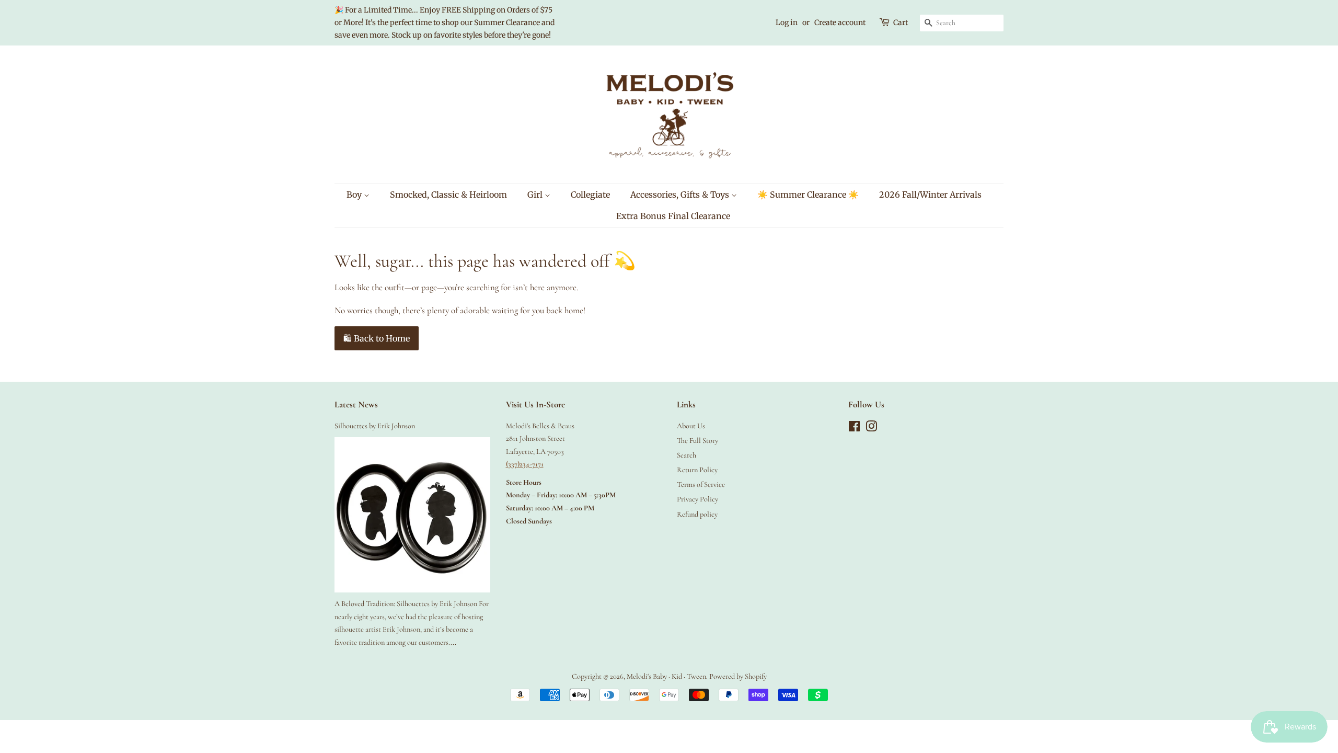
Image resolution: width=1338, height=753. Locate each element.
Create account (840, 22)
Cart (900, 22)
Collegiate (590, 194)
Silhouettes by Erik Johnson (374, 425)
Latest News (356, 404)
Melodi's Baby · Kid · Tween (666, 676)
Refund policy (697, 514)
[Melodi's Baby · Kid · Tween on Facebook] (854, 428)
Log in (787, 22)
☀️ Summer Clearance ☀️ (808, 194)
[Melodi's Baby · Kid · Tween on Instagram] (871, 428)
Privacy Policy (697, 499)
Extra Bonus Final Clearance (673, 216)
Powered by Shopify (738, 676)
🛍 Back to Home (376, 338)
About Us (691, 425)
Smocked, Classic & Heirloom (448, 194)
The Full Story (697, 440)
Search (686, 455)
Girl (536, 194)
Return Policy (697, 469)
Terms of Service (701, 484)
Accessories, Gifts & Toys (680, 194)
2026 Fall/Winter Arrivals (930, 194)
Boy (355, 194)
